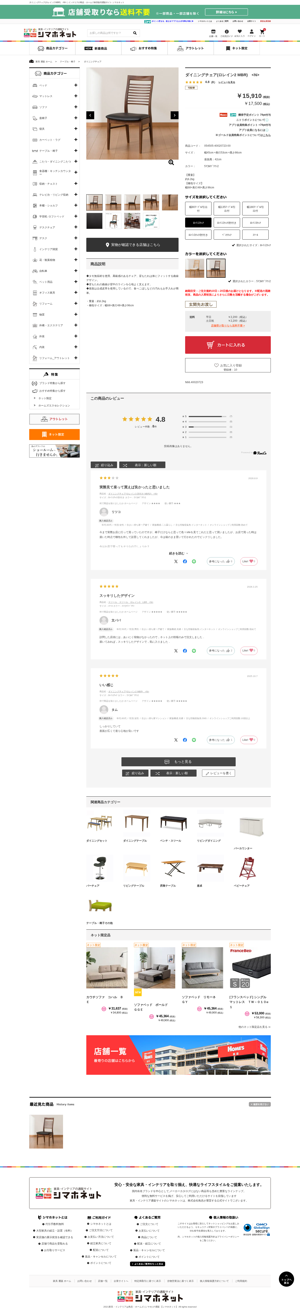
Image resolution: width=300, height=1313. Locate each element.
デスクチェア (47, 227)
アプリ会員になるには (252, 130)
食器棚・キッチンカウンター (55, 173)
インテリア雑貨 (48, 249)
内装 (42, 347)
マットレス (45, 96)
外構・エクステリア (51, 325)
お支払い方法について (101, 1236)
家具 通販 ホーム (62, 1281)
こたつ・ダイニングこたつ (55, 161)
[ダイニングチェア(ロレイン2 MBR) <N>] (46, 1131)
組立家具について (100, 1243)
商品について (149, 1237)
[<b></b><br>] (132, 113)
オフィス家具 (47, 292)
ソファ (43, 107)
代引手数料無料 (54, 1224)
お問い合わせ (238, 21)
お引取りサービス (54, 1250)
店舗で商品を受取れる (55, 1243)
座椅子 (43, 118)
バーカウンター (243, 848)
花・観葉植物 (47, 260)
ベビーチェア (242, 885)
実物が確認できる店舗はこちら (135, 245)
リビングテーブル (133, 885)
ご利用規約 (241, 1281)
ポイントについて (100, 1262)
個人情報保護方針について (214, 1281)
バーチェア (92, 885)
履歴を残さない (260, 1104)
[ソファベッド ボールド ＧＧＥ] (154, 967)
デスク (43, 238)
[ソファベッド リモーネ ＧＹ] (202, 967)
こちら (267, 135)
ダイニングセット (96, 840)
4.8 (161, 419)
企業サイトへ (121, 1281)
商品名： (128, 493)
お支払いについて (149, 1230)
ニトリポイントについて (250, 119)
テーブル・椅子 (48, 150)
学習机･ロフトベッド (51, 216)
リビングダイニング (209, 840)
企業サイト (251, 21)
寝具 (42, 128)
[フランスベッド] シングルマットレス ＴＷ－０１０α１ (249, 1002)
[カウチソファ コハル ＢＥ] (107, 967)
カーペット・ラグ (49, 139)
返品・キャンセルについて (101, 1256)
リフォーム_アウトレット (54, 358)
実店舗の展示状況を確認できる (54, 1237)
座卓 (199, 885)
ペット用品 (45, 281)
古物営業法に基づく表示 (180, 1281)
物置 (42, 314)
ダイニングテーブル (135, 840)
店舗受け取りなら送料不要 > (228, 325)
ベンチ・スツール (170, 840)
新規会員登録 (265, 21)
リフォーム (45, 303)
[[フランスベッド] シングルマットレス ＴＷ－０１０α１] (250, 967)
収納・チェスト (48, 183)
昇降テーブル (168, 885)
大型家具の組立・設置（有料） (54, 1230)
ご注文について (149, 1224)
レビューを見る (227, 82)
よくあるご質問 (222, 21)
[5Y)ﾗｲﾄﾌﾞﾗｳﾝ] (194, 268)
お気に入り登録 (231, 365)
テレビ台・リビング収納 (53, 194)
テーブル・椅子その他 (99, 923)
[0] (262, 32)
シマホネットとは (205, 21)
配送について (101, 1250)
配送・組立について (149, 1243)
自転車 (43, 270)
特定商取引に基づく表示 (147, 1281)
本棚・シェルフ (48, 205)
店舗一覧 (103, 1281)
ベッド (43, 85)
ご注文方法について (101, 1230)
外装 (42, 336)
